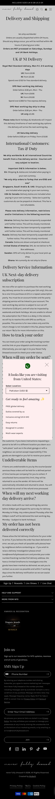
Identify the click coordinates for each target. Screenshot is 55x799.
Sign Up (7, 583)
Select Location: (13, 386)
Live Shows (31, 583)
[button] (47, 365)
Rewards (18, 583)
